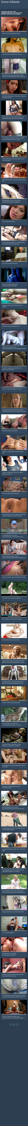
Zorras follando (10, 1)
